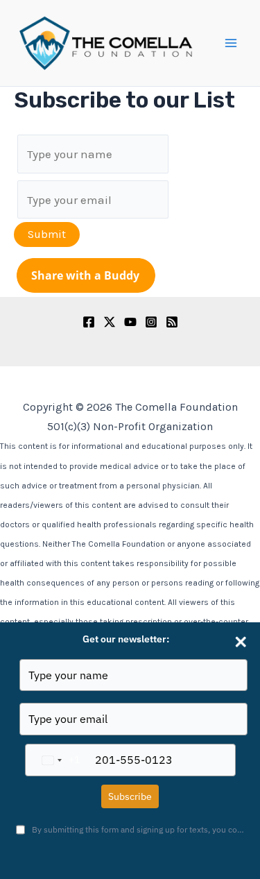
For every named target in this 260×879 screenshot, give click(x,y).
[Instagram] (151, 322)
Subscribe (130, 796)
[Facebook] (89, 322)
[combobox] (58, 760)
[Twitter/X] (109, 322)
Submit (47, 234)
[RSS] (172, 322)
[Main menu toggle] (231, 43)
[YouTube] (130, 322)
